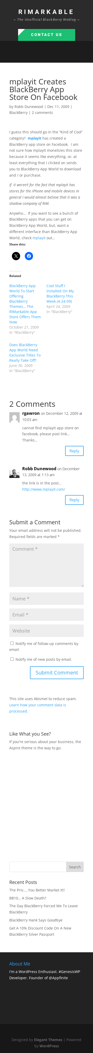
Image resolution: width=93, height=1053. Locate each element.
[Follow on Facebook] (31, 56)
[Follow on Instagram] (52, 56)
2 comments (42, 112)
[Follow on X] (41, 56)
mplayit (39, 237)
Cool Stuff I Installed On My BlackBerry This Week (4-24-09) (60, 293)
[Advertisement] (46, 805)
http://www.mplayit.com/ (43, 489)
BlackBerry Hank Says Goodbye (36, 920)
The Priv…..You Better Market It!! (37, 890)
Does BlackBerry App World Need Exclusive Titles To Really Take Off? (25, 352)
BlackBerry (18, 112)
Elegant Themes (48, 1039)
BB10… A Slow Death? (27, 898)
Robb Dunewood (28, 106)
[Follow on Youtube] (62, 56)
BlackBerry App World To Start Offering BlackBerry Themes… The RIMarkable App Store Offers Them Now (25, 303)
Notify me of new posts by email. (44, 659)
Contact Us (46, 35)
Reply (74, 450)
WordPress (49, 1045)
